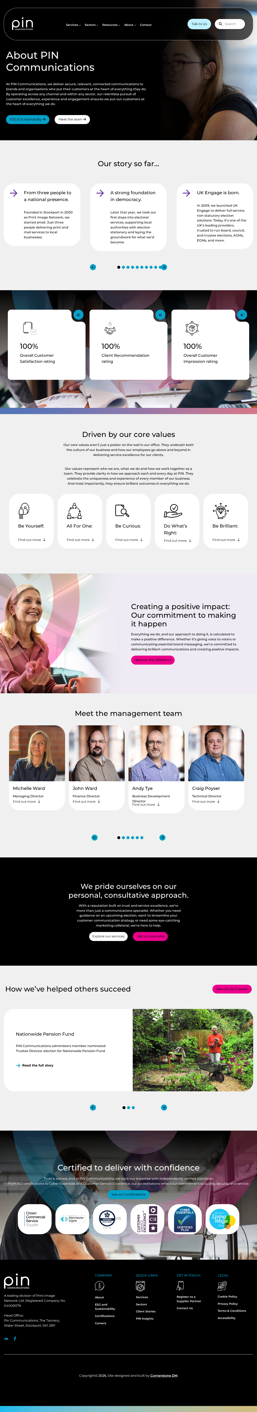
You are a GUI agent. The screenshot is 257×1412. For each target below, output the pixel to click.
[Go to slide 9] (155, 267)
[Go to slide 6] (141, 267)
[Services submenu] (80, 25)
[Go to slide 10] (160, 267)
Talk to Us (199, 24)
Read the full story (37, 1065)
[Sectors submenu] (97, 25)
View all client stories (232, 989)
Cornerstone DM (163, 1376)
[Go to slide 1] (118, 267)
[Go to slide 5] (137, 267)
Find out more (29, 540)
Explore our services (108, 936)
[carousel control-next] (164, 267)
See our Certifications (128, 1194)
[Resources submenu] (119, 25)
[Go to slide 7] (146, 267)
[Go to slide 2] (123, 267)
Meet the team (71, 119)
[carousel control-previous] (93, 267)
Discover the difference (152, 660)
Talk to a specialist (150, 936)
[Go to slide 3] (128, 267)
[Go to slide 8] (151, 267)
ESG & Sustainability (26, 119)
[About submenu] (135, 25)
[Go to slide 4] (132, 267)
